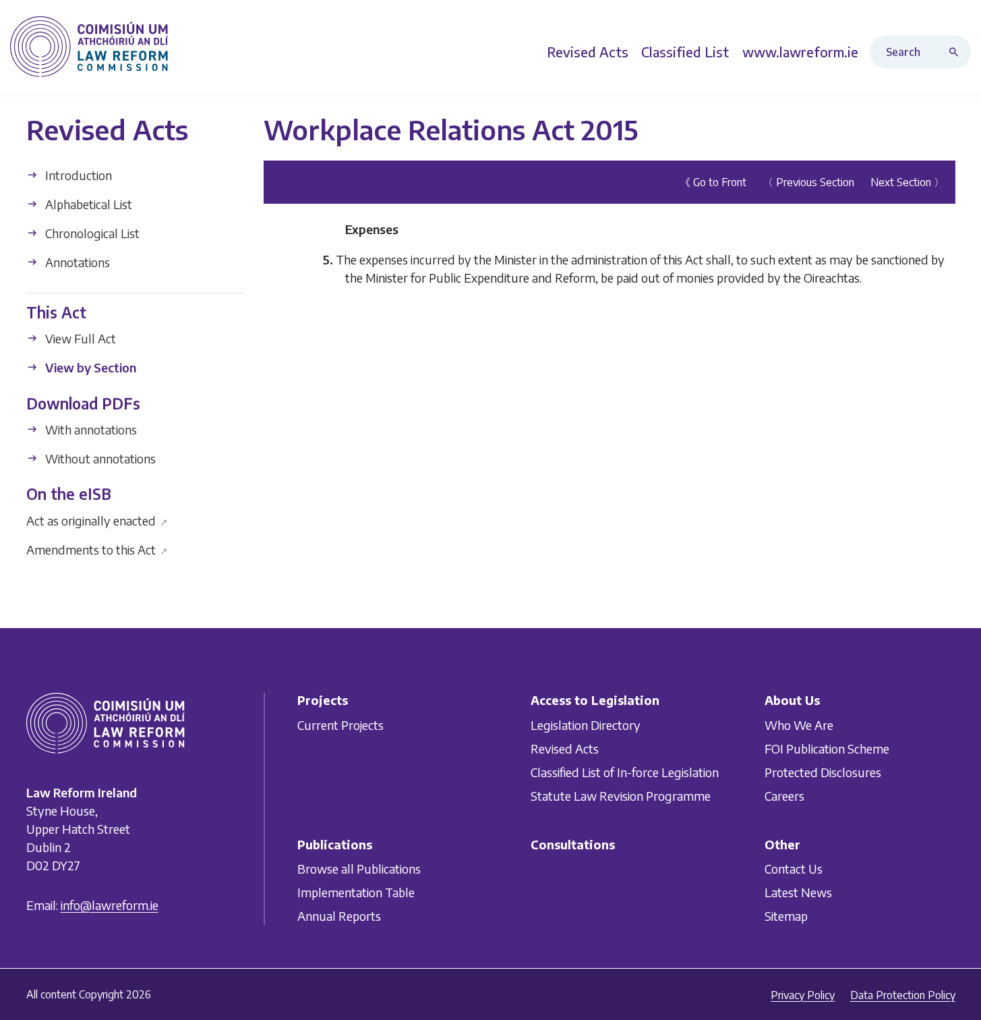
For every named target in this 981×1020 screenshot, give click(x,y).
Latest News (798, 892)
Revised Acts (565, 748)
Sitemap (786, 916)
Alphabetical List (87, 204)
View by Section (89, 367)
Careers (784, 795)
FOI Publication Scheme (827, 748)
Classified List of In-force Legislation (625, 772)
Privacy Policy (803, 995)
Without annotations (99, 458)
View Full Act (79, 338)
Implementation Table (356, 892)
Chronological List (91, 233)
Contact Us (794, 868)
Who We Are (799, 725)
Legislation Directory (586, 725)
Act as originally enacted (97, 520)
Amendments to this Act (97, 549)
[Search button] (957, 52)
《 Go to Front (713, 182)
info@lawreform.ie (109, 905)
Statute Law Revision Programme (621, 795)
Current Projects (340, 725)
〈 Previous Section (808, 182)
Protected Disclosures (823, 772)
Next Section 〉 (907, 182)
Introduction (77, 175)
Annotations (76, 262)
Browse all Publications (359, 868)
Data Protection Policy (902, 995)
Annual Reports (339, 916)
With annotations (89, 429)
